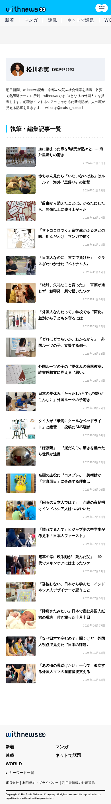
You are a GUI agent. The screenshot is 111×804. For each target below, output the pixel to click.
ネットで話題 (80, 20)
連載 (52, 20)
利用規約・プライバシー (40, 782)
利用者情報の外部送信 (78, 782)
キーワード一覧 (21, 773)
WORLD (14, 763)
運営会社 (12, 782)
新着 (9, 20)
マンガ (31, 20)
